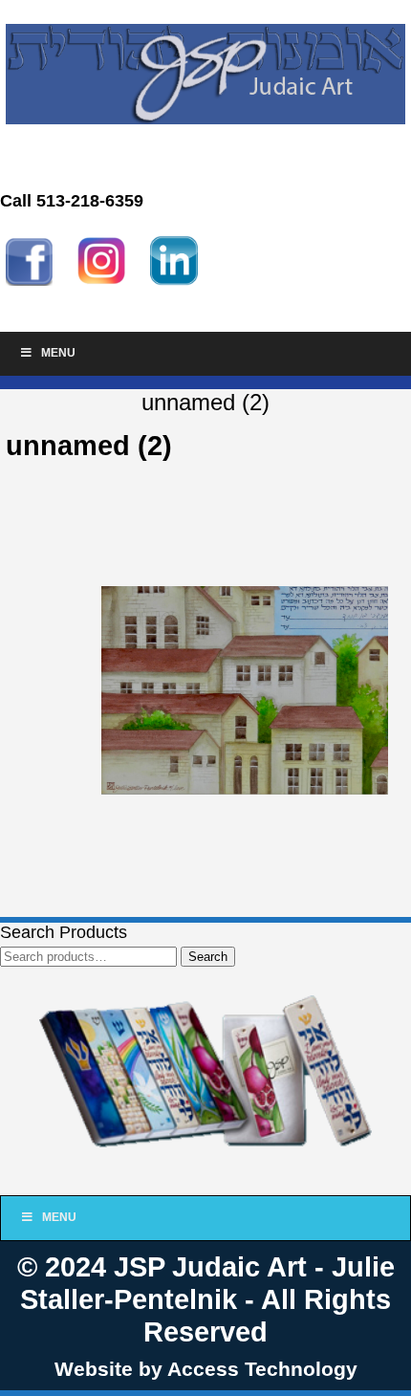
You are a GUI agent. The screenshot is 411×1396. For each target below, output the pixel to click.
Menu (58, 353)
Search (207, 956)
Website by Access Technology (205, 1369)
